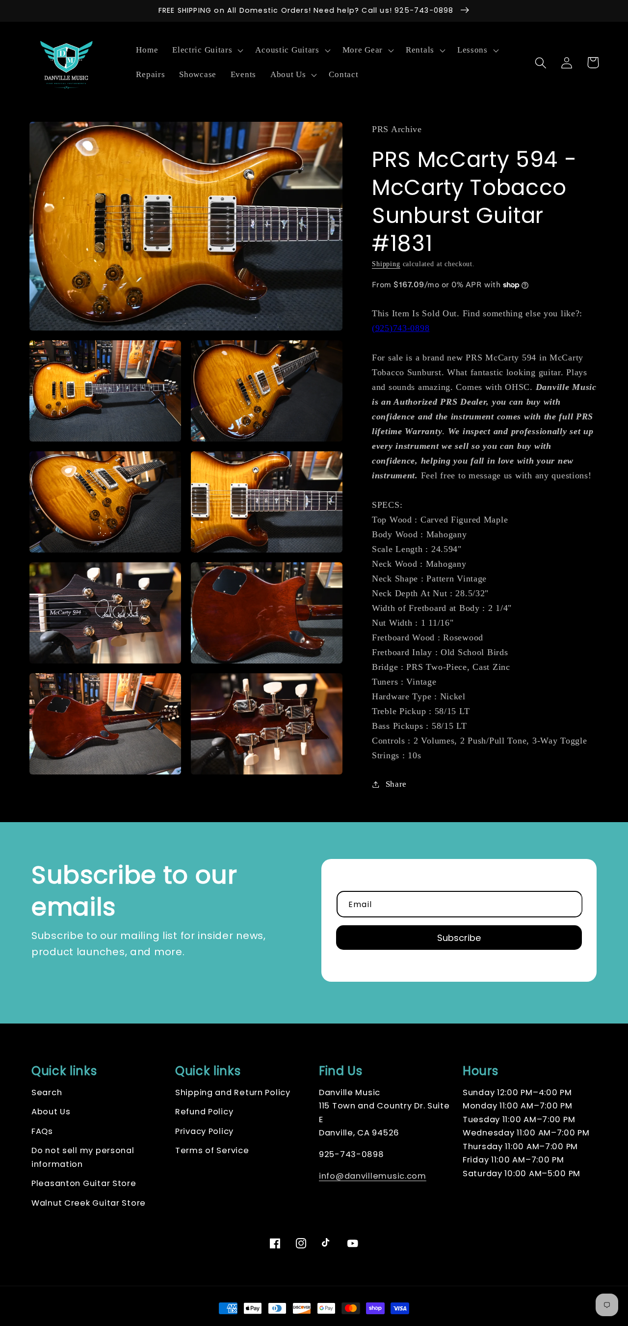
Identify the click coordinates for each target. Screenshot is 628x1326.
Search (46, 1092)
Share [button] (396, 784)
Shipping (386, 264)
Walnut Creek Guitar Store (88, 1203)
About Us (51, 1111)
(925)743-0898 (400, 328)
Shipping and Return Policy (232, 1092)
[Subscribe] (459, 937)
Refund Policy (204, 1111)
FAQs (42, 1131)
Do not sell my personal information (82, 1157)
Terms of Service (212, 1150)
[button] (206, 50)
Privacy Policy (204, 1131)
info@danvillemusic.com (372, 1176)
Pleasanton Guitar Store (83, 1183)
